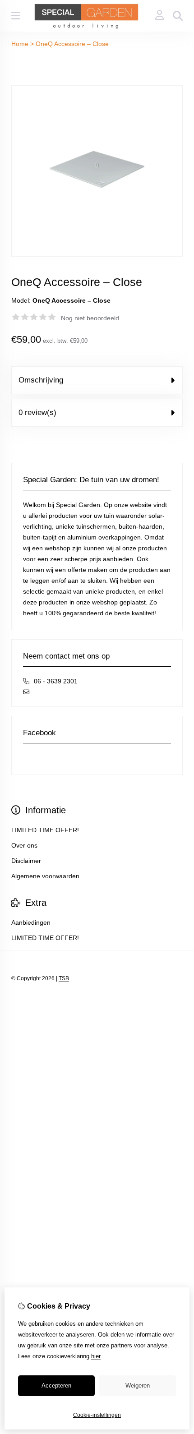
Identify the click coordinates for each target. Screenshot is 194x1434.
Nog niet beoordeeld (90, 318)
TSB (64, 978)
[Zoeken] (178, 16)
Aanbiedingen (31, 922)
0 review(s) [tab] (37, 412)
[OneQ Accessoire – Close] (97, 254)
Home (19, 43)
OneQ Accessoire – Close (72, 43)
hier (96, 1356)
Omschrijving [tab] (40, 380)
